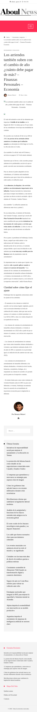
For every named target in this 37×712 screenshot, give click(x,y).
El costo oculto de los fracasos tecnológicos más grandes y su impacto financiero (18, 526)
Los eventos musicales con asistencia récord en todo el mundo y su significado (16, 548)
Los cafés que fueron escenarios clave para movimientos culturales (18, 537)
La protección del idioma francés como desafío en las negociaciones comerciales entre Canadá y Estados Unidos (18, 661)
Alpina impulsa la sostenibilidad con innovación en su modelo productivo (18, 608)
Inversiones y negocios (11, 50)
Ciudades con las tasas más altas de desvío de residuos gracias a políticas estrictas (18, 559)
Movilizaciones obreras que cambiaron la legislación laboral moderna (18, 501)
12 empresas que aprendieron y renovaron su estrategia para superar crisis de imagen (18, 477)
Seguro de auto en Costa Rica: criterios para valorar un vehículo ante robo (18, 583)
